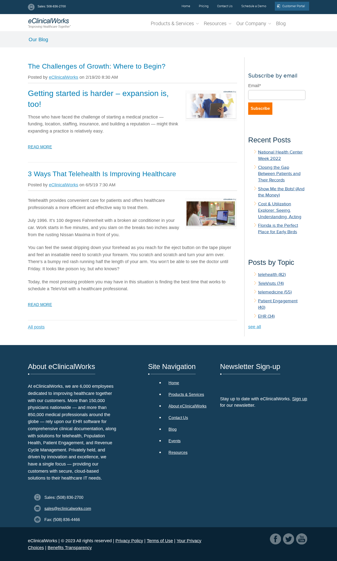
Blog (172, 429)
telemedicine (275, 292)
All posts (36, 327)
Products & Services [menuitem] (172, 23)
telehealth (272, 274)
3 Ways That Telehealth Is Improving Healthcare (102, 174)
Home (173, 383)
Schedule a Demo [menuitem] (253, 6)
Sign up (299, 398)
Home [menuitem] (186, 6)
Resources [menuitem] (215, 23)
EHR (266, 316)
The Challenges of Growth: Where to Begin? (97, 66)
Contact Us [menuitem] (225, 6)
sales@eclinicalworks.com (67, 508)
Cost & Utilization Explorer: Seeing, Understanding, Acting (279, 210)
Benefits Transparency (70, 547)
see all (254, 326)
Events (174, 441)
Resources (177, 452)
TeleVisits (271, 283)
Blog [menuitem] (281, 23)
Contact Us (178, 418)
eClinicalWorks (63, 77)
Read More (40, 147)
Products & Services (186, 394)
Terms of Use (160, 540)
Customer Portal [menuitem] (293, 6)
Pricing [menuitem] (203, 6)
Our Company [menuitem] (251, 23)
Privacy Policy (129, 540)
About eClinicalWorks (187, 406)
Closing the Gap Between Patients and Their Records (279, 173)
